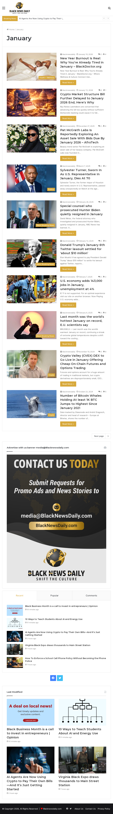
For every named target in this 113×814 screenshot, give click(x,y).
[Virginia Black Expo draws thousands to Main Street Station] (15, 649)
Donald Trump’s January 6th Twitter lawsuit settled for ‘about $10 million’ (82, 249)
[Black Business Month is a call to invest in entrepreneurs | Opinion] (15, 610)
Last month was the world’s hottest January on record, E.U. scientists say (82, 321)
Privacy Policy (104, 809)
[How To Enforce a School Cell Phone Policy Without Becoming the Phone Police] (15, 662)
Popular (54, 595)
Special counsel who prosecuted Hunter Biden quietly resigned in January (81, 210)
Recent (19, 595)
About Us (79, 809)
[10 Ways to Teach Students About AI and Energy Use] (15, 623)
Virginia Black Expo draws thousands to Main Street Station (57, 645)
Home (12, 29)
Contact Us (90, 809)
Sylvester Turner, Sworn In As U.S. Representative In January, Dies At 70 (81, 174)
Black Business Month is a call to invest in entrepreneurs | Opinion (61, 606)
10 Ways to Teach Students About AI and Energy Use (53, 619)
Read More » (68, 82)
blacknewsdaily (68, 54)
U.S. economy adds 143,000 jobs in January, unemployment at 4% (81, 285)
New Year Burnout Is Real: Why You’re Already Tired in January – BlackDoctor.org (82, 62)
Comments (91, 595)
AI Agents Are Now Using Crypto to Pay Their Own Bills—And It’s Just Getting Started (58, 18)
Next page (99, 436)
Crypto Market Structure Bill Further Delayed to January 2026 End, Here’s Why (82, 98)
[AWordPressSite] (19, 8)
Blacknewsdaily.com (52, 809)
